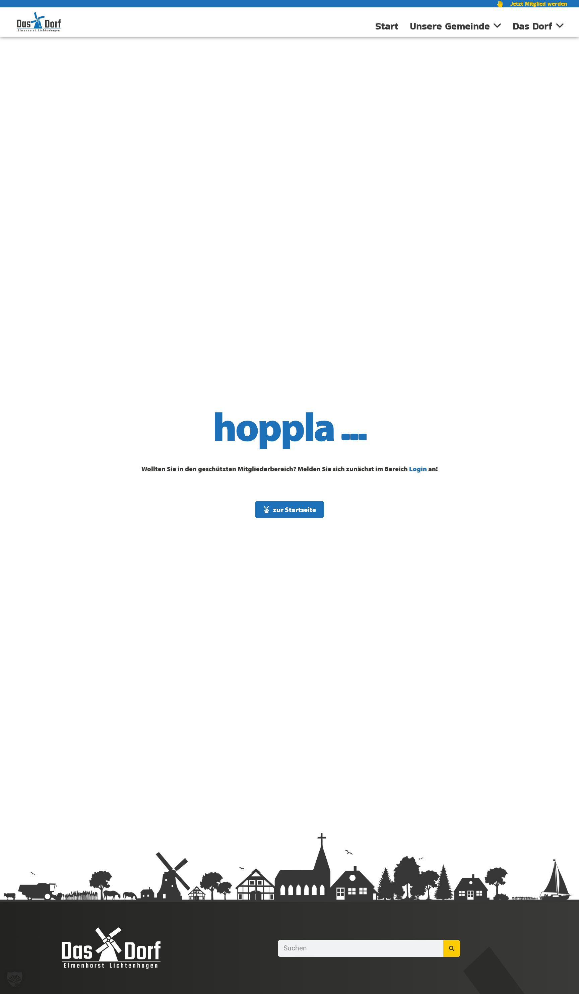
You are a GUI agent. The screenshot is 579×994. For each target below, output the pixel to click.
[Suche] (451, 948)
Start (386, 26)
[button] (14, 979)
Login (418, 468)
